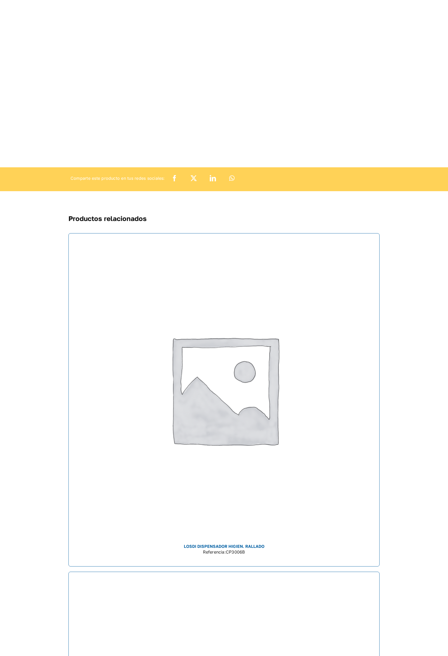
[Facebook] (174, 178)
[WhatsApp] (232, 178)
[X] (193, 178)
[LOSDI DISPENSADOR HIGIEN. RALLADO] (224, 400)
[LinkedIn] (213, 178)
